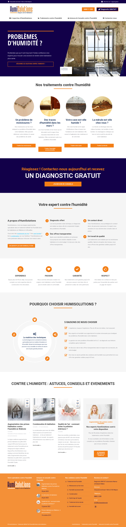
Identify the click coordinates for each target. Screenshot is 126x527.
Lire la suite (11, 465)
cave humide (37, 233)
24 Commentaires (12, 436)
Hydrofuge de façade (75, 498)
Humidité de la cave (75, 506)
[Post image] (38, 485)
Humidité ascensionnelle (76, 490)
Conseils (10, 431)
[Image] (24, 106)
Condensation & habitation (44, 424)
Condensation (73, 494)
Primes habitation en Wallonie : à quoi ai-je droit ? (51, 511)
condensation (15, 236)
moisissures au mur (23, 233)
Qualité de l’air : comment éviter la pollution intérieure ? (68, 426)
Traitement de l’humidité (74, 481)
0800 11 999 (97, 496)
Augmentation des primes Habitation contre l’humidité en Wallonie (18, 426)
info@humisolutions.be (101, 502)
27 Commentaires (43, 427)
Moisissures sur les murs (76, 485)
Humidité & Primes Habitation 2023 (17, 433)
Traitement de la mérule (76, 502)
